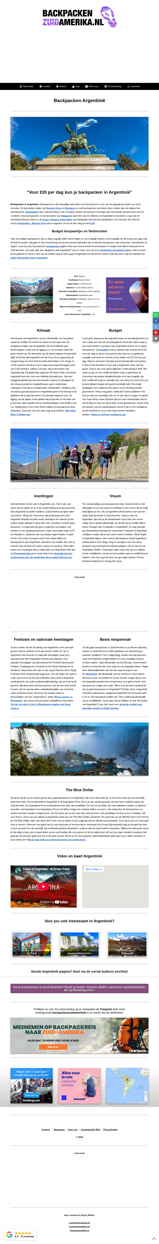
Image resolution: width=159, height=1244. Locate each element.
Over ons (73, 1129)
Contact (45, 1129)
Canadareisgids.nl (79, 1230)
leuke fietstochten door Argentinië (29, 257)
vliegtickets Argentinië (112, 250)
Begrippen (59, 1129)
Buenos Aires (54, 208)
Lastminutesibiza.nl (79, 1226)
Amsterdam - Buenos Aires (31, 223)
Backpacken (32, 212)
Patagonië (66, 215)
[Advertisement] (82, 55)
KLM (92, 223)
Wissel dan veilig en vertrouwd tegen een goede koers (56, 839)
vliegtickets (91, 674)
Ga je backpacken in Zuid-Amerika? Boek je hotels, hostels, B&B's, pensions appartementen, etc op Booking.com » (79, 988)
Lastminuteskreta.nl (79, 1223)
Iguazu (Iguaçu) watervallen (57, 219)
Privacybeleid (110, 1129)
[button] (20, 1234)
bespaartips (53, 246)
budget (105, 349)
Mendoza (70, 208)
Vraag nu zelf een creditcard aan (108, 414)
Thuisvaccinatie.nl (23, 553)
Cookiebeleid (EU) (90, 1129)
